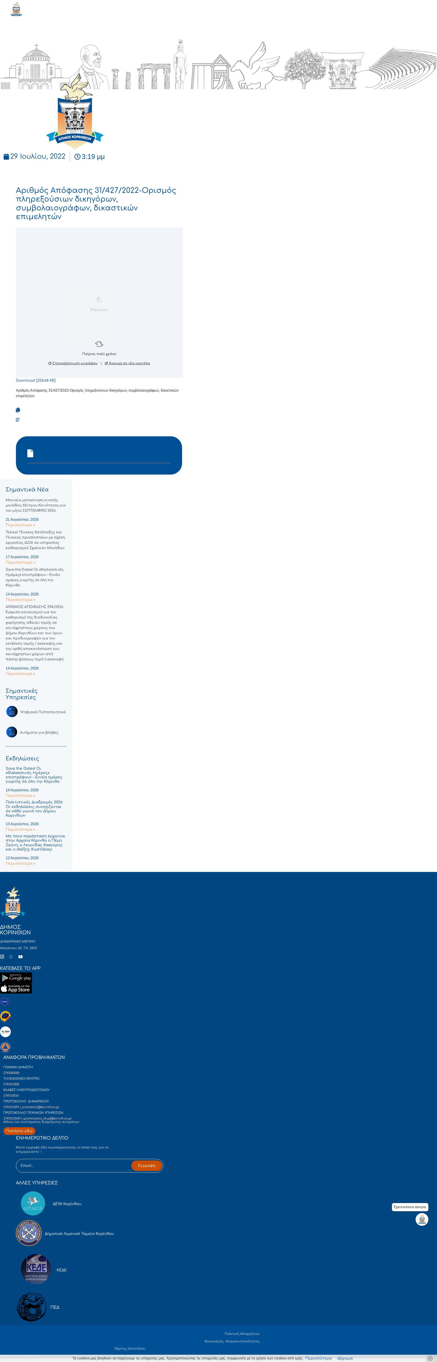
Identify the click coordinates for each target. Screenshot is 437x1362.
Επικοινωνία (159, 42)
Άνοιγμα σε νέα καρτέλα (129, 363)
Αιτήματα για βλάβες (39, 733)
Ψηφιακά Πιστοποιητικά (43, 712)
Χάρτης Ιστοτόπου (129, 1348)
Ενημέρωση (44, 42)
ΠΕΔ (54, 1307)
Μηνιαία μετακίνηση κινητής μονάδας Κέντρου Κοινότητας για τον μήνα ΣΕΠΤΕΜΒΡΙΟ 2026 (36, 505)
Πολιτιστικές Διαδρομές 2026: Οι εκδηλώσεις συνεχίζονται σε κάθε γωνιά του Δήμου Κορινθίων (34, 809)
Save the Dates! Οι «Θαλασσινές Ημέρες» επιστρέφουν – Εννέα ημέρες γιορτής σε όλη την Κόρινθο (34, 775)
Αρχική (18, 42)
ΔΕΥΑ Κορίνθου (67, 1204)
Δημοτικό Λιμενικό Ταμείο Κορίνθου (79, 1234)
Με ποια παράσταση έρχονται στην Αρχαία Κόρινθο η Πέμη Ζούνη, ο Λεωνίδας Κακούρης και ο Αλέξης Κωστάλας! (35, 842)
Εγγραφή (146, 1166)
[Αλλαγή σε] (189, 42)
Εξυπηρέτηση (96, 42)
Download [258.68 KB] (36, 380)
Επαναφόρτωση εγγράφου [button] (74, 363)
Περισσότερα (318, 1358)
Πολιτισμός (129, 42)
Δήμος (69, 42)
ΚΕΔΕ (62, 1270)
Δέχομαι (345, 1358)
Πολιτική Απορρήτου (242, 1334)
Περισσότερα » (20, 525)
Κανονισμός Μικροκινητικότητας (232, 1341)
